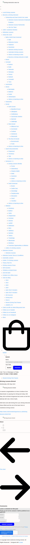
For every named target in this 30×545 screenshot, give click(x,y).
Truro (9, 82)
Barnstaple (11, 89)
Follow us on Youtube (9, 310)
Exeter (10, 94)
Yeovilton (13, 200)
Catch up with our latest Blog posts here (14, 307)
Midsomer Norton (13, 42)
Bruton (13, 186)
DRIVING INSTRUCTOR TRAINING (21, 536)
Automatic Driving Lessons (15, 52)
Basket (9, 367)
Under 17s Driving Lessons (13, 248)
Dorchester (14, 129)
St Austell (11, 79)
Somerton (14, 176)
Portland (13, 131)
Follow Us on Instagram (9, 315)
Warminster (11, 240)
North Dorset (11, 106)
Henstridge (14, 191)
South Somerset (12, 183)
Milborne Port (15, 126)
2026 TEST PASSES (11, 292)
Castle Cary (14, 188)
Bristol (7, 59)
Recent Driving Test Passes (13, 302)
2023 (7, 285)
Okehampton (12, 96)
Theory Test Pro (7, 262)
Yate (9, 156)
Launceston (9, 84)
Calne (10, 213)
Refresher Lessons (8, 32)
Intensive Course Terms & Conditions (13, 255)
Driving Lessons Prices (9, 265)
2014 (7, 282)
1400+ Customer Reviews (10, 29)
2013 (7, 280)
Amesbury (11, 208)
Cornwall (8, 62)
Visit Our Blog (6, 277)
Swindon (10, 233)
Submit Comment (7, 524)
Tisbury (10, 235)
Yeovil (12, 198)
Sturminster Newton (16, 116)
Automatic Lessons (8, 258)
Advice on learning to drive (15, 54)
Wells (12, 173)
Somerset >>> (10, 161)
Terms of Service (9, 529)
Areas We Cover (7, 34)
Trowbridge (11, 238)
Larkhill (10, 223)
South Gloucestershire (12, 148)
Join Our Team (12, 27)
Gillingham (14, 111)
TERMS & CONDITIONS (10, 270)
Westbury (11, 243)
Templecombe (15, 193)
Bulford (10, 210)
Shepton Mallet (15, 171)
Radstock (11, 44)
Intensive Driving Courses (15, 49)
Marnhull (13, 119)
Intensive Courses (8, 250)
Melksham (11, 225)
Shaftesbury (14, 114)
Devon (7, 86)
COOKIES (13, 536)
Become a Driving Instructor (10, 15)
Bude (9, 67)
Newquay (11, 72)
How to (7, 300)
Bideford (10, 91)
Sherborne (14, 134)
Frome (13, 166)
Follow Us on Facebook (9, 312)
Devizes (10, 220)
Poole (12, 143)
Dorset (7, 104)
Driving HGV (9, 297)
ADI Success (9, 295)
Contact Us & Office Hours (10, 275)
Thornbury (11, 153)
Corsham (10, 218)
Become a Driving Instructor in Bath (18, 57)
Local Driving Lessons (9, 12)
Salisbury (11, 230)
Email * (2, 517)
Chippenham (11, 215)
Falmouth (11, 69)
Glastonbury (14, 168)
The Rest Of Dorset (13, 139)
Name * (2, 514)
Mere (9, 228)
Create (21, 542)
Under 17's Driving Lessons (10, 260)
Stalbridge (14, 121)
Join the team (6, 272)
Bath (9, 39)
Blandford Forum (16, 109)
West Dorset (11, 124)
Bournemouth (15, 141)
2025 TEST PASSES (11, 290)
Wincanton (14, 196)
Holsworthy (9, 101)
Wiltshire (8, 205)
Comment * (3, 521)
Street (13, 178)
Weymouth (14, 136)
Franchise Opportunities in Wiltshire (18, 245)
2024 (7, 287)
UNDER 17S (9, 305)
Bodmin (10, 64)
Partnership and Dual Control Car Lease (17, 17)
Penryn (10, 74)
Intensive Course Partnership (16, 24)
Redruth (10, 77)
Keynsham (11, 47)
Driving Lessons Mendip (15, 163)
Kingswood (11, 151)
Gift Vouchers (6, 267)
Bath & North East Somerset (13, 37)
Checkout (17, 367)
